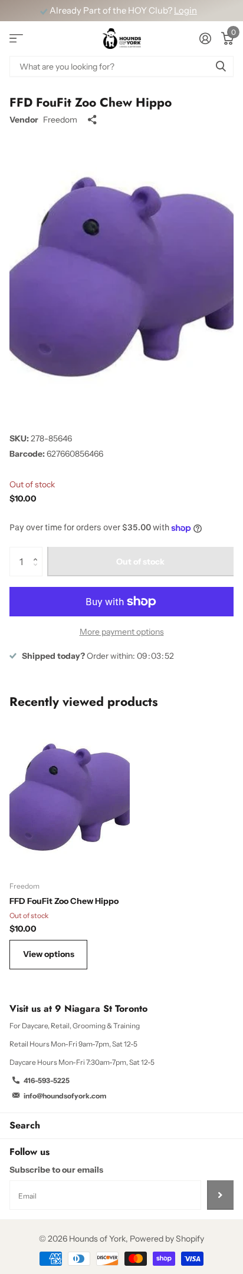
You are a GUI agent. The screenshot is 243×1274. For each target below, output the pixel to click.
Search (24, 1125)
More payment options (122, 631)
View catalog (16, 39)
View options (48, 954)
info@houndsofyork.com (65, 1095)
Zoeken (221, 66)
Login (185, 10)
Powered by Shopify (167, 1238)
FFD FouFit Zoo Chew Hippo (64, 901)
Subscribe (220, 1195)
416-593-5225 (47, 1080)
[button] (38, 551)
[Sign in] (205, 38)
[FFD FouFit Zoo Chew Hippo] (69, 797)
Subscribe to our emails (56, 1169)
